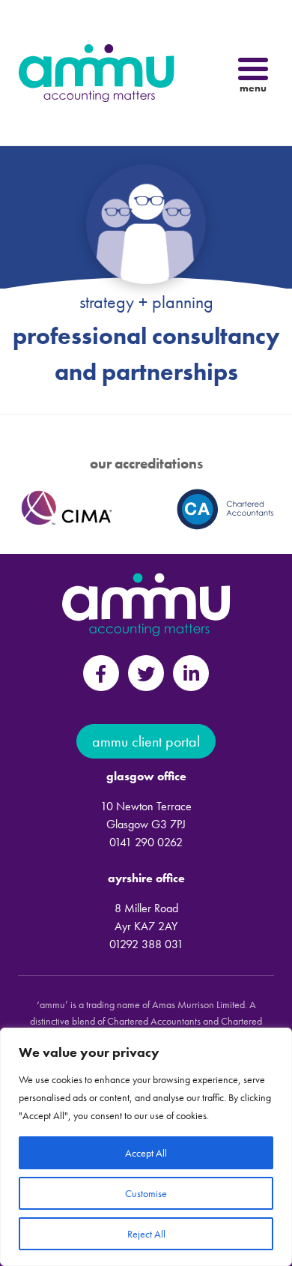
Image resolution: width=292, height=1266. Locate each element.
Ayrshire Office (146, 878)
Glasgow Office (146, 776)
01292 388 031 (146, 944)
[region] (146, 1147)
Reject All (146, 1234)
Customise (146, 1193)
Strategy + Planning (146, 301)
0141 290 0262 (146, 842)
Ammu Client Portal (146, 741)
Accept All (146, 1153)
